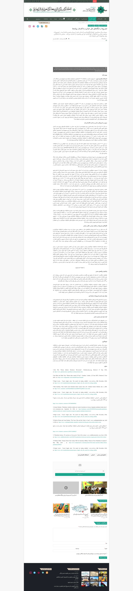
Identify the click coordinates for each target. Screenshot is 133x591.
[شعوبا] (95, 9)
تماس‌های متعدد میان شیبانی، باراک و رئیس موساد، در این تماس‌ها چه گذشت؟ (62, 515)
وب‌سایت (77, 548)
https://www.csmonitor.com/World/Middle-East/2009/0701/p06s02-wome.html (72, 389)
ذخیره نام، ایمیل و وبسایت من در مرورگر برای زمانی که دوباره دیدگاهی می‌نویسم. (91, 553)
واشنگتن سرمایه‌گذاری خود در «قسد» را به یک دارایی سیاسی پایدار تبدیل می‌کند (99, 515)
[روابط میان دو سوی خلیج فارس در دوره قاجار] (94, 573)
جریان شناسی (84, 19)
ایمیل (105, 548)
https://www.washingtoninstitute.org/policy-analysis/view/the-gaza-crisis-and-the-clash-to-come (80, 422)
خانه (105, 19)
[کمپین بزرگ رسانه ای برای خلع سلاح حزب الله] (80, 508)
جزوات (55, 19)
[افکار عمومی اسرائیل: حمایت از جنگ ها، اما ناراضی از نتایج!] (94, 579)
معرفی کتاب (61, 19)
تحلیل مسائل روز (92, 19)
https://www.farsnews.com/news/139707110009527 (64, 431)
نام (106, 543)
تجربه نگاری (77, 19)
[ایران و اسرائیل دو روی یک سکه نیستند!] (85, 584)
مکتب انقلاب (99, 19)
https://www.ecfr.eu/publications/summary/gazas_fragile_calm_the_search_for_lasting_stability (76, 383)
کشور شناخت (70, 19)
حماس (92, 455)
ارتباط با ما (46, 19)
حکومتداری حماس (101, 455)
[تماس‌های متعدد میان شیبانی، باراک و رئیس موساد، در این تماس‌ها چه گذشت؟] (61, 508)
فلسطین (96, 25)
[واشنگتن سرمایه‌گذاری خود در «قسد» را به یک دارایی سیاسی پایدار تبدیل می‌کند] (98, 508)
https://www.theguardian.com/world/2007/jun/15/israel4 (70, 377)
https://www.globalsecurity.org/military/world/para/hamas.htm (69, 372)
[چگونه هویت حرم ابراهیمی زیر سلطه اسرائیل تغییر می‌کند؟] (94, 584)
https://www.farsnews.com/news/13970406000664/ (64, 403)
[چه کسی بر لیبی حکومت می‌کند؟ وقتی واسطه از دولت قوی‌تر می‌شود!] (103, 584)
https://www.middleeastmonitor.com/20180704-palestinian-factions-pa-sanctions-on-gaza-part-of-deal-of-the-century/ (80, 437)
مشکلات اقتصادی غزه (83, 455)
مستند (51, 19)
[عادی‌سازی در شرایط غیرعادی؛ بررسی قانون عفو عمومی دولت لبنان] (85, 579)
